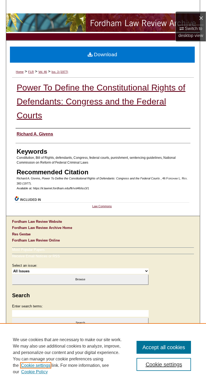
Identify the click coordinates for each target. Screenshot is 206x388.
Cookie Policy (34, 372)
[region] (103, 355)
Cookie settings (35, 365)
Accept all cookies (163, 347)
